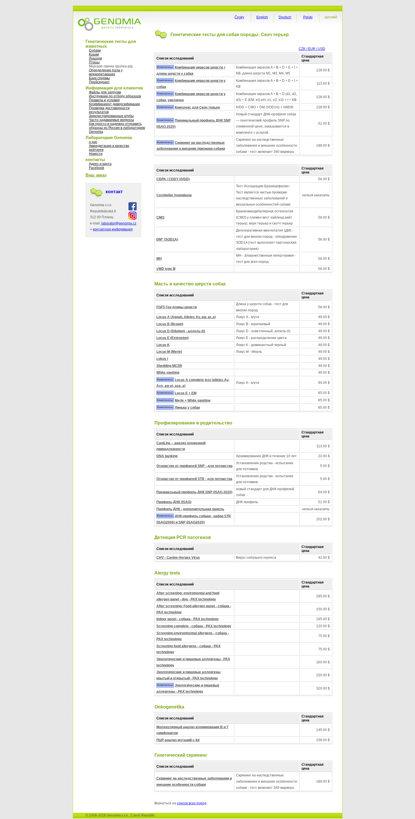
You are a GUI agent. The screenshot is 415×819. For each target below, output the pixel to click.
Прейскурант (99, 82)
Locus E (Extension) (172, 338)
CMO (160, 217)
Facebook (96, 168)
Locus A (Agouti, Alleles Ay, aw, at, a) (186, 317)
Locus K (163, 345)
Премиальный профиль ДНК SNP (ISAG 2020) (194, 492)
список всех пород (191, 803)
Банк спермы (99, 78)
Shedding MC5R (169, 366)
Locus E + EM (185, 393)
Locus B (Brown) (169, 324)
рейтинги (96, 150)
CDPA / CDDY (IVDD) (173, 179)
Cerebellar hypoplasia (174, 195)
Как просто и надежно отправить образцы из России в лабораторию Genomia (117, 128)
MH (159, 259)
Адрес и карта (100, 164)
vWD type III (165, 269)
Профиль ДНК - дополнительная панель (190, 509)
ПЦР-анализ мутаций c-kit (178, 740)
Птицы (94, 62)
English (262, 17)
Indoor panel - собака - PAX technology (187, 619)
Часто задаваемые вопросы (111, 120)
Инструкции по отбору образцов (115, 96)
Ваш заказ (96, 175)
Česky (239, 17)
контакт (114, 191)
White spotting (167, 373)
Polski (308, 17)
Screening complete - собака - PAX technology (193, 626)
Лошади (95, 58)
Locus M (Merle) (169, 352)
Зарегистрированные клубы (111, 116)
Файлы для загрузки (105, 92)
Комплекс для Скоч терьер (197, 107)
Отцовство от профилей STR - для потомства (194, 479)
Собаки (95, 50)
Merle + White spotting (192, 400)
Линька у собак (187, 407)
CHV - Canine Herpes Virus (178, 558)
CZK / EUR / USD (312, 49)
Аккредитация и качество (109, 146)
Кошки (94, 54)
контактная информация (113, 229)
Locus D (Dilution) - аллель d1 (180, 331)
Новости (95, 154)
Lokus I (162, 359)
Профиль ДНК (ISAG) (173, 502)
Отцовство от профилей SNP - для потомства (194, 466)
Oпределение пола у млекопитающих (106, 72)
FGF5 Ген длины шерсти (176, 307)
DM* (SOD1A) (167, 239)
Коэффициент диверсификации (114, 104)
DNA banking (167, 456)
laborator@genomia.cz (118, 223)
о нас (93, 142)
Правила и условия (104, 100)
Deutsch (285, 17)
